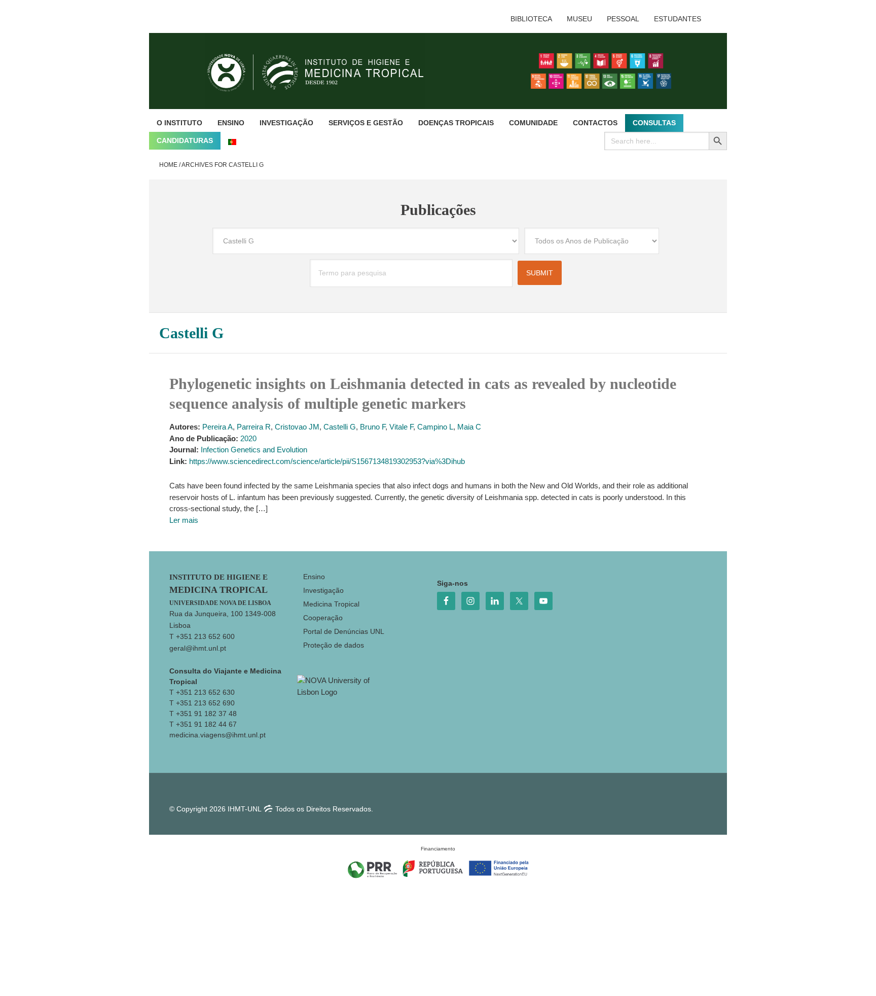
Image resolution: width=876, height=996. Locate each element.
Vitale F (401, 426)
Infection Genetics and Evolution (254, 449)
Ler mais (183, 520)
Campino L (435, 426)
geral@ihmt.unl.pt (197, 648)
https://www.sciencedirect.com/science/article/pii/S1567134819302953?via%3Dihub (327, 461)
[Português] (232, 141)
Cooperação (323, 618)
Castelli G (339, 426)
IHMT (323, 71)
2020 (248, 438)
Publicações (438, 209)
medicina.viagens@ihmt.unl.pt (217, 735)
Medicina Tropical (331, 604)
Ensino (314, 577)
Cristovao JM (297, 426)
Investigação (323, 590)
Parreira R (254, 426)
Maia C (469, 426)
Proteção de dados (333, 645)
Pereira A (217, 426)
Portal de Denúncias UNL (343, 631)
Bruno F (372, 426)
